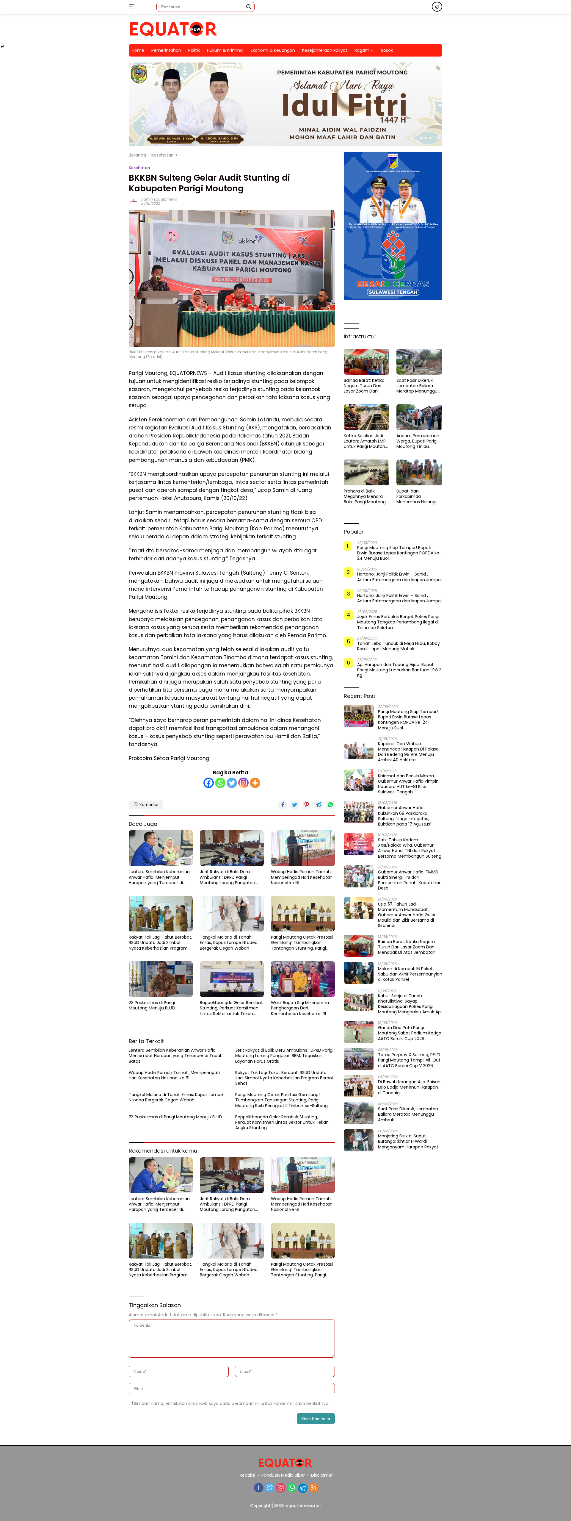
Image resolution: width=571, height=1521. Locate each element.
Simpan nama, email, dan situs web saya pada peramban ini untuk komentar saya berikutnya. (231, 1403)
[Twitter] (232, 783)
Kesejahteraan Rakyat (324, 50)
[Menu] (133, 7)
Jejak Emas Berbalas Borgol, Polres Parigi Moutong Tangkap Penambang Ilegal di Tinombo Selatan (398, 622)
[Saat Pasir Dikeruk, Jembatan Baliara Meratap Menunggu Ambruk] (419, 361)
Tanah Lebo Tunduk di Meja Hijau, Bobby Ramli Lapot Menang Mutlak (398, 646)
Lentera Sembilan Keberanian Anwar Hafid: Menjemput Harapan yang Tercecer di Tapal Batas (159, 877)
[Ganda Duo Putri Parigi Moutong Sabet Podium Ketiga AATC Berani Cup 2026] (359, 1032)
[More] (255, 783)
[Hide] (2, 46)
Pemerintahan (166, 50)
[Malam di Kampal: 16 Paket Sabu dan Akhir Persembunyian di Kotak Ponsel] (359, 973)
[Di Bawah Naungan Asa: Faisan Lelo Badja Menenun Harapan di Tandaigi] (359, 1086)
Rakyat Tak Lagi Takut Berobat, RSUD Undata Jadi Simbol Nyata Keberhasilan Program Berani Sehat (160, 942)
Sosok (387, 50)
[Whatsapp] (220, 783)
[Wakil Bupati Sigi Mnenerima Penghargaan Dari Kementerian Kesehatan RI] (303, 979)
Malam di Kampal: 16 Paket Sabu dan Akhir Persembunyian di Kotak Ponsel (410, 974)
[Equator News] (173, 29)
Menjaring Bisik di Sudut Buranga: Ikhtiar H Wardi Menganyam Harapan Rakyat (408, 1141)
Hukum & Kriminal (225, 50)
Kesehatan (139, 168)
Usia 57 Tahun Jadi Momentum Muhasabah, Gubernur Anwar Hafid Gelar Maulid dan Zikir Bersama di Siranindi (407, 914)
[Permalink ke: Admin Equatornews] (133, 201)
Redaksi (247, 1475)
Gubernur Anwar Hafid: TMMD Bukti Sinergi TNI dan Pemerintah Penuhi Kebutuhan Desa (410, 880)
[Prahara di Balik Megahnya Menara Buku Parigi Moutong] (367, 472)
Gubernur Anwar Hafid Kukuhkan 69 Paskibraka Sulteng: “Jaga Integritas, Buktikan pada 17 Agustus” (405, 816)
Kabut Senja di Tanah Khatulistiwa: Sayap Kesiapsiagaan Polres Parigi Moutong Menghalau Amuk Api (410, 1003)
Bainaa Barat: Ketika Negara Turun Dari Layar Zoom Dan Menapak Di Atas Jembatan (364, 386)
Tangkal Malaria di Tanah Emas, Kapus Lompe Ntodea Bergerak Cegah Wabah (229, 942)
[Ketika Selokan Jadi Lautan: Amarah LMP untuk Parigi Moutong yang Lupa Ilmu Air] (367, 417)
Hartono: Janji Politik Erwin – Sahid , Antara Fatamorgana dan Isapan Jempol (399, 576)
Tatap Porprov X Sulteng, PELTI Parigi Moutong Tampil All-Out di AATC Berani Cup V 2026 (409, 1060)
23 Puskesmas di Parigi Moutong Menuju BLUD (152, 1005)
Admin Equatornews (159, 199)
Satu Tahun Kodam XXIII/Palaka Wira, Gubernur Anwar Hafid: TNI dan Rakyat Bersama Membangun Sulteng (409, 848)
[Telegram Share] (318, 805)
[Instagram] (243, 783)
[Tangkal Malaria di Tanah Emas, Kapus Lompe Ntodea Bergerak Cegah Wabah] (232, 913)
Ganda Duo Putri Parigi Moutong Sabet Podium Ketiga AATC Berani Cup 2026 (409, 1033)
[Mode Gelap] (437, 7)
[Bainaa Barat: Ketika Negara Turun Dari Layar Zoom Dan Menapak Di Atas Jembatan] (367, 361)
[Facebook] (208, 783)
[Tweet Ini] (294, 805)
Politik (194, 50)
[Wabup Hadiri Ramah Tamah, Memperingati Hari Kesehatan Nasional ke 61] (303, 848)
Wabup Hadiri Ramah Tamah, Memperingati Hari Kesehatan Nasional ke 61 (301, 877)
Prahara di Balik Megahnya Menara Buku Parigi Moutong (365, 496)
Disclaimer (322, 1475)
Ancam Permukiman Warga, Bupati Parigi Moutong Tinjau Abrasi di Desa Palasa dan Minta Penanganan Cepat (418, 441)
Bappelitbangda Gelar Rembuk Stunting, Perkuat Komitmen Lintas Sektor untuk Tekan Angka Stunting (231, 1008)
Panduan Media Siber (283, 1475)
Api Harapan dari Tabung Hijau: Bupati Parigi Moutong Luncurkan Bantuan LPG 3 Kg (399, 670)
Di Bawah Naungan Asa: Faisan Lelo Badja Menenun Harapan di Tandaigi (409, 1087)
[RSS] (314, 1488)
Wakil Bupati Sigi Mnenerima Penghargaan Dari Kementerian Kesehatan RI (300, 1008)
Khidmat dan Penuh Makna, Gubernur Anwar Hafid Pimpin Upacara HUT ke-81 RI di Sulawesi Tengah (408, 784)
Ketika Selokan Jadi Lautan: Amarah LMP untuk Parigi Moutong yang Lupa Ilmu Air (366, 441)
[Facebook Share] (282, 805)
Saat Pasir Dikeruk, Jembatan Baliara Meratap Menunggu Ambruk (416, 386)
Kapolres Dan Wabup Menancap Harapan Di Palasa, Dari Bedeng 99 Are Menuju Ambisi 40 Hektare (409, 752)
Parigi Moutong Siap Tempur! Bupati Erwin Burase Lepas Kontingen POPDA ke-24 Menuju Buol (399, 553)
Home (138, 50)
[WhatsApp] (292, 1488)
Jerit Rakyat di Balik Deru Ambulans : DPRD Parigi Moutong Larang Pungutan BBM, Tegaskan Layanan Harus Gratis (231, 877)
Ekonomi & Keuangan (273, 50)
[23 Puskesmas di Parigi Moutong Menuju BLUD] (161, 979)
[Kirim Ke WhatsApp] (330, 805)
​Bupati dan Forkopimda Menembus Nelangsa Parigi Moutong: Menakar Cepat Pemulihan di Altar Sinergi (418, 496)
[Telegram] (303, 1488)
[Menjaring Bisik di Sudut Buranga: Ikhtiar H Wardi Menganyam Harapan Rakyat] (359, 1140)
